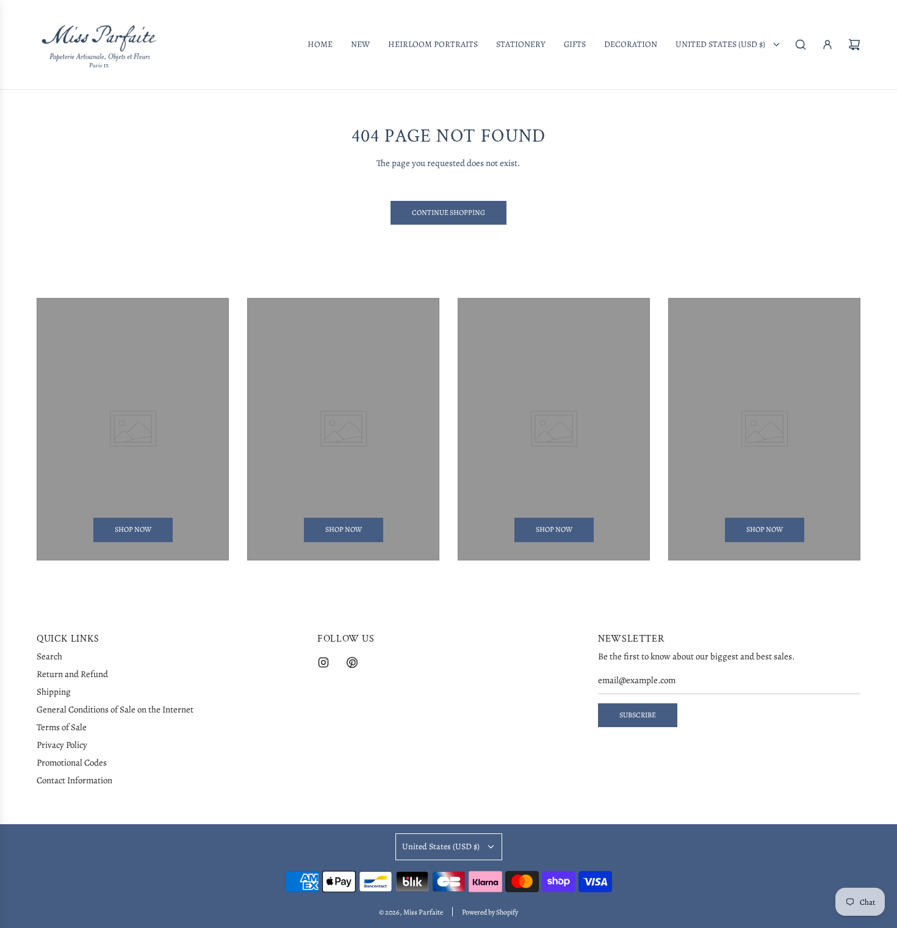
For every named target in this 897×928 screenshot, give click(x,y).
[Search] (800, 44)
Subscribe (637, 715)
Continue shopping (448, 212)
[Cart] (854, 44)
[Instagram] (323, 662)
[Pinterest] (352, 662)
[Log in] (827, 44)
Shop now (133, 530)
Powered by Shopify (490, 912)
